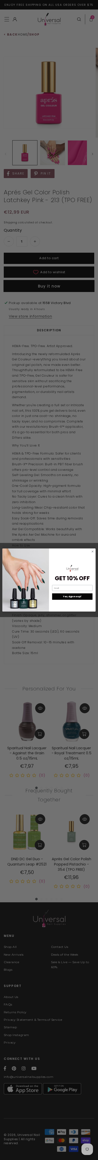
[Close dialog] (92, 551)
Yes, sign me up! (72, 596)
